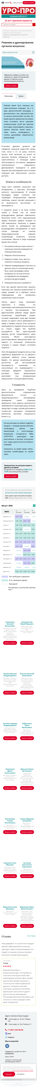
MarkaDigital (9, 1054)
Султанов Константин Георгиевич (27, 865)
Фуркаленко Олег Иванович (10, 908)
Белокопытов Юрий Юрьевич (18, 492)
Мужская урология (25, 31)
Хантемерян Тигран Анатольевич (10, 821)
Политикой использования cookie (23, 1071)
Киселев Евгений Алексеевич (27, 675)
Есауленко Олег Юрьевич (10, 864)
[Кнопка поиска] (34, 24)
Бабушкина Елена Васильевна (27, 725)
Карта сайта (9, 1057)
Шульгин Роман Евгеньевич (27, 770)
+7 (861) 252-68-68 (15, 1030)
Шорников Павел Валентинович (27, 908)
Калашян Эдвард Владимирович (10, 724)
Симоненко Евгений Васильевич (10, 624)
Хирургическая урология (12, 33)
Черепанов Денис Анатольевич (10, 771)
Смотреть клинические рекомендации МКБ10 (13, 1061)
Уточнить (26, 516)
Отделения (14, 31)
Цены (21, 96)
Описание (8, 96)
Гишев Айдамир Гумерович (27, 820)
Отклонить (20, 1074)
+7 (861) (17, 3)
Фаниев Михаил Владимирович (10, 675)
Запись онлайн (29, 3)
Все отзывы (31, 936)
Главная (6, 31)
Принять (9, 1074)
